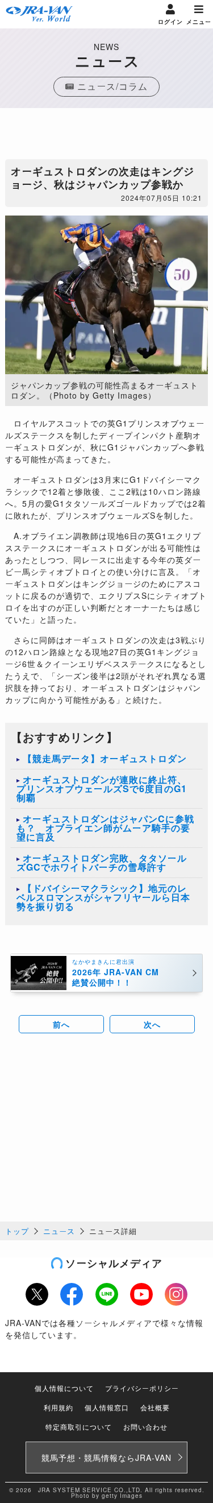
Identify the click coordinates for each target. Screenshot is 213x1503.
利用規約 (58, 1407)
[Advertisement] (106, 136)
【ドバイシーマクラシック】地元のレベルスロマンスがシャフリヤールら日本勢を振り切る (103, 897)
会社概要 (155, 1407)
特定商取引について (78, 1426)
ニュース (59, 1231)
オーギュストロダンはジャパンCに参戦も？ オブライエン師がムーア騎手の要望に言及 (105, 827)
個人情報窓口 (107, 1407)
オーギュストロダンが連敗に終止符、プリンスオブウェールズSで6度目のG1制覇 (101, 788)
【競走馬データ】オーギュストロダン (105, 758)
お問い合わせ (145, 1426)
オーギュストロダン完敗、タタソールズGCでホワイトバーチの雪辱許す (101, 862)
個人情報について (64, 1388)
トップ (17, 1231)
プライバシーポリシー (142, 1388)
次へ (152, 1024)
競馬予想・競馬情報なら (106, 1457)
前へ (61, 1024)
